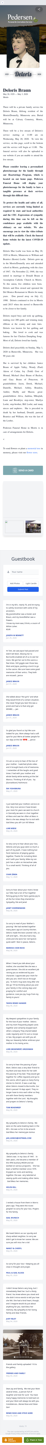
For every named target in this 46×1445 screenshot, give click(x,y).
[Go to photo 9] (26, 1357)
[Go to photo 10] (28, 1357)
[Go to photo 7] (23, 1357)
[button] (23, 1345)
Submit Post (23, 589)
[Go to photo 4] (19, 1357)
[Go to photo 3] (17, 1357)
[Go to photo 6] (22, 1357)
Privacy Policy (16, 1434)
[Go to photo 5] (20, 1357)
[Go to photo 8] (25, 1357)
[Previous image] (5, 1344)
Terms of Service (30, 1434)
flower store (32, 452)
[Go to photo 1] (14, 1357)
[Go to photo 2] (16, 1357)
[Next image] (40, 1344)
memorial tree (33, 448)
